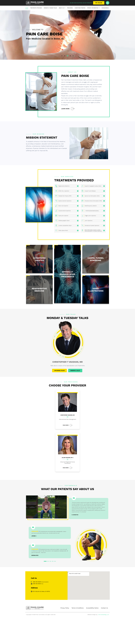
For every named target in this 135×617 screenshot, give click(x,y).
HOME (26, 7)
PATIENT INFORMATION (92, 7)
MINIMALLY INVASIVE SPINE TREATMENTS (67, 274)
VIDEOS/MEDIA (105, 7)
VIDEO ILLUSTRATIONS (95, 289)
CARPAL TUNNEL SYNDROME (95, 259)
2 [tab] (64, 55)
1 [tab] (61, 55)
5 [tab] (73, 55)
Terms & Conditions (78, 608)
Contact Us (104, 608)
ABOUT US (61, 7)
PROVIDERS (70, 7)
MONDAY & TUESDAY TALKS (50, 7)
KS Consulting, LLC (103, 614)
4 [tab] (70, 55)
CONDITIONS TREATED (80, 7)
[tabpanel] (67, 35)
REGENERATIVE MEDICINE (39, 289)
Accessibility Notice (92, 608)
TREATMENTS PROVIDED (36, 7)
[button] (62, 8)
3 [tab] (67, 55)
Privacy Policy (64, 608)
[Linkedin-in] (107, 3)
